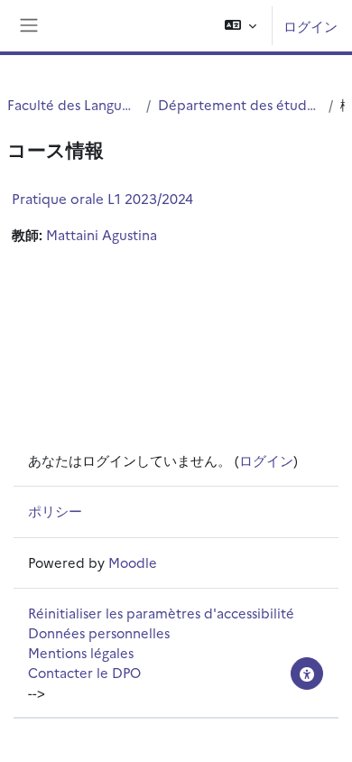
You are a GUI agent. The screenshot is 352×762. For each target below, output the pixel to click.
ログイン (310, 25)
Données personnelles (99, 632)
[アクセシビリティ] (307, 673)
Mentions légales (81, 652)
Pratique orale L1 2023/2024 (102, 198)
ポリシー (55, 510)
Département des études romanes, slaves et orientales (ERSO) (239, 104)
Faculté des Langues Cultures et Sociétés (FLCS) (73, 104)
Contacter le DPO (84, 672)
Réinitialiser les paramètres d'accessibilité (161, 612)
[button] (240, 25)
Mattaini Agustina (101, 234)
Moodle (132, 562)
